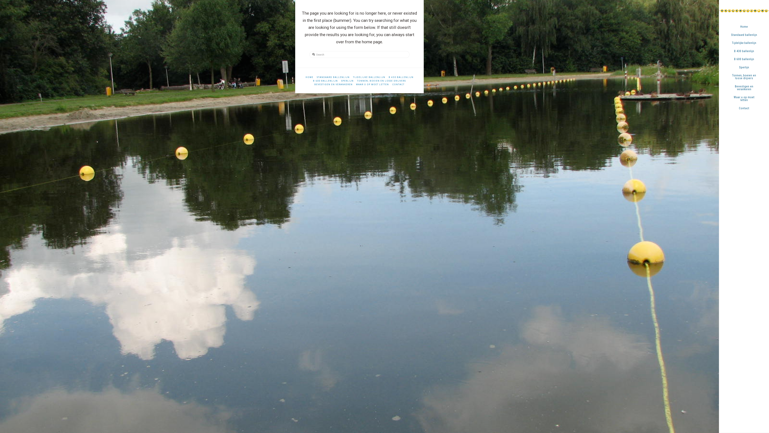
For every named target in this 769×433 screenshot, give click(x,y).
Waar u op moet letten (372, 84)
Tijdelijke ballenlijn (369, 77)
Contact (398, 84)
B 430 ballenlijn (401, 77)
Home (309, 77)
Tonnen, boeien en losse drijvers (381, 81)
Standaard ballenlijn (333, 77)
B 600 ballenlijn (325, 81)
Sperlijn (347, 81)
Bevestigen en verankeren (333, 84)
